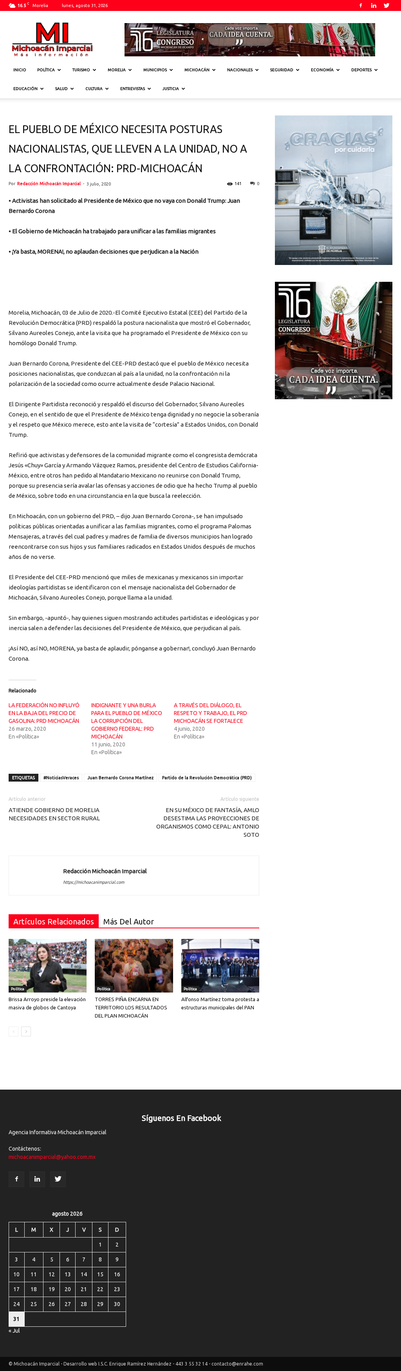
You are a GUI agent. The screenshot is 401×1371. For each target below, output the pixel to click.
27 (68, 1304)
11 (34, 1274)
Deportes (361, 70)
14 (84, 1274)
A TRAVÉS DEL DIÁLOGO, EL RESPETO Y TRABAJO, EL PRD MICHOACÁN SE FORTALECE (210, 713)
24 (16, 1304)
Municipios (155, 70)
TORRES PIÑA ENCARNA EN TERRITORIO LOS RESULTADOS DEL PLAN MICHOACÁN (131, 1007)
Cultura (94, 88)
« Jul (14, 1331)
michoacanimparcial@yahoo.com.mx (52, 1157)
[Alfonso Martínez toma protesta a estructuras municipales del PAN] (220, 966)
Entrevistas (132, 88)
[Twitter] (386, 5)
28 (84, 1304)
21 (84, 1289)
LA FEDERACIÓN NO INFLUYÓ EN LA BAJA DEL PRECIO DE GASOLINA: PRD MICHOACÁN (44, 713)
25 (34, 1304)
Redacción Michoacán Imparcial (49, 183)
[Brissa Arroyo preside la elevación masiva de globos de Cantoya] (48, 966)
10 (16, 1274)
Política (46, 70)
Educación (25, 88)
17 (16, 1289)
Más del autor (128, 921)
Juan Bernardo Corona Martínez (120, 777)
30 (117, 1304)
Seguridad (281, 70)
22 (100, 1289)
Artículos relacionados (53, 921)
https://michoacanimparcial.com (93, 882)
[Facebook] (361, 5)
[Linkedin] (373, 5)
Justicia (171, 88)
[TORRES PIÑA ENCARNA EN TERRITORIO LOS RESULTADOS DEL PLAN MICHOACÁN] (134, 966)
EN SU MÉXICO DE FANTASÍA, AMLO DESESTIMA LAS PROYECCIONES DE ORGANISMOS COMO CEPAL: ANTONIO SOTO (207, 822)
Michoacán (197, 70)
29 (100, 1304)
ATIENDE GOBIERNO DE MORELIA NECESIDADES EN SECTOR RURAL (54, 814)
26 (52, 1304)
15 (100, 1274)
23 (117, 1289)
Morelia (117, 70)
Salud (61, 88)
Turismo (81, 70)
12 (52, 1274)
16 (117, 1274)
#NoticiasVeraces (61, 777)
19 (52, 1289)
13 (68, 1274)
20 (68, 1289)
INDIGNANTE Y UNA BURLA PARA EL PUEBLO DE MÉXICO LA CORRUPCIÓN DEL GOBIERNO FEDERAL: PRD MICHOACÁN (126, 721)
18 (34, 1289)
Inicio (19, 70)
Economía (322, 70)
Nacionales (240, 70)
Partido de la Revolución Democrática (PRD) (207, 777)
